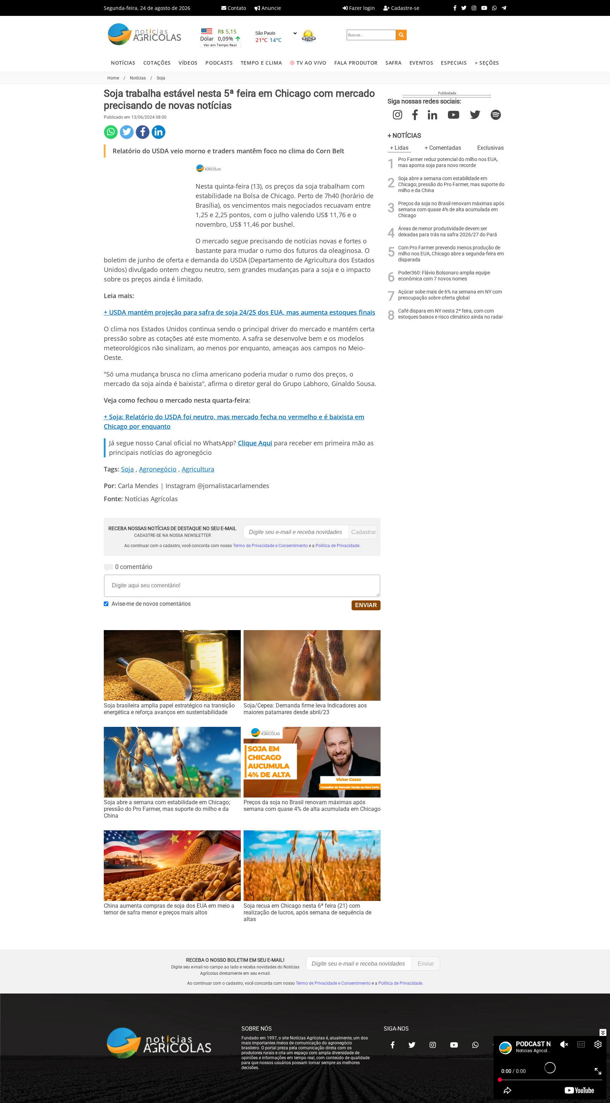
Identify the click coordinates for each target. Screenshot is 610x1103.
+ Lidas (399, 147)
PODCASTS (219, 62)
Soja (127, 469)
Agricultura (198, 469)
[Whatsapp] (493, 7)
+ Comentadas (443, 147)
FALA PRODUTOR (356, 62)
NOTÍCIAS (123, 62)
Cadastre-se (404, 8)
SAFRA (393, 62)
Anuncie (270, 8)
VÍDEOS (188, 62)
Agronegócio (158, 469)
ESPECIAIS (454, 62)
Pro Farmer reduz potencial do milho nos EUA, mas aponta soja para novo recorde (448, 162)
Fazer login (361, 8)
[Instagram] (472, 7)
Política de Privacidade (337, 545)
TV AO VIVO (312, 62)
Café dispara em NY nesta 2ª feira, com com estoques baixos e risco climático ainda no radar (450, 314)
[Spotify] (496, 115)
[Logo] (144, 35)
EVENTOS (421, 62)
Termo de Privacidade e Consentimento (270, 545)
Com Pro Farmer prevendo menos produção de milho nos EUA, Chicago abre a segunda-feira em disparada (451, 254)
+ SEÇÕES (487, 62)
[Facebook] (453, 7)
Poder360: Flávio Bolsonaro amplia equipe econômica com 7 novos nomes (444, 276)
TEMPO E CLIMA (261, 62)
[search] (401, 35)
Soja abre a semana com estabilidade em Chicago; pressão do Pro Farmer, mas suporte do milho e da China (451, 185)
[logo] (165, 1043)
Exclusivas (490, 147)
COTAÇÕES (157, 62)
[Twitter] (462, 7)
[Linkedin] (158, 132)
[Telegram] (502, 7)
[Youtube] (482, 7)
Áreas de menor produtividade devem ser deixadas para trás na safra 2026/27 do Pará (447, 232)
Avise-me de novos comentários (151, 603)
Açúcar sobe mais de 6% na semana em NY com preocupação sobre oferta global (450, 295)
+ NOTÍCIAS (404, 135)
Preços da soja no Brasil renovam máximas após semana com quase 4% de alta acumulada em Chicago (451, 210)
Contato (236, 8)
